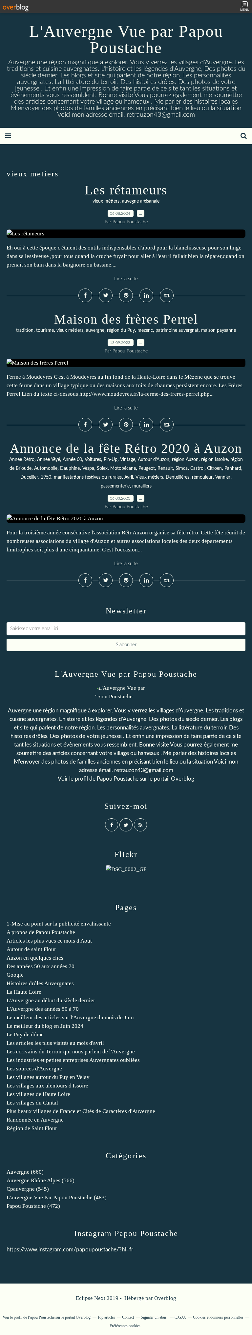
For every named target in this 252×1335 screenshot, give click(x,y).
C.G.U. (180, 1317)
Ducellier (29, 477)
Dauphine (70, 468)
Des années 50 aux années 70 (40, 966)
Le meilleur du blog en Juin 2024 (45, 1026)
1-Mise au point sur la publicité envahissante (59, 924)
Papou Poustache (117, 779)
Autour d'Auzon (153, 459)
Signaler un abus (154, 1317)
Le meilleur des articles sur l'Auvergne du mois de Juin (70, 1017)
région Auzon (185, 459)
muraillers (142, 486)
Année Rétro (21, 459)
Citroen (214, 468)
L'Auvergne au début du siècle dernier (51, 1000)
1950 (46, 477)
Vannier (222, 477)
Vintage (127, 459)
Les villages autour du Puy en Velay (48, 1077)
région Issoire (214, 459)
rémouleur (202, 477)
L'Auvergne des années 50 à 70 (43, 1009)
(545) (28, 1189)
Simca (182, 468)
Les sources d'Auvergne (34, 1069)
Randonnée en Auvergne (35, 1120)
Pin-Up (110, 459)
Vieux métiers (149, 477)
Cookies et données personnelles (218, 1317)
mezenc (145, 330)
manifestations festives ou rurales (88, 477)
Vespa (88, 468)
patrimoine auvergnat (177, 330)
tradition (24, 330)
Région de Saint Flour (32, 1128)
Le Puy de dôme (25, 1034)
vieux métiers (106, 201)
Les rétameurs (126, 190)
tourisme (45, 330)
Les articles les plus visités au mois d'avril (55, 1043)
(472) (33, 1206)
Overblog (165, 1298)
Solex (102, 468)
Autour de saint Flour (31, 949)
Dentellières (177, 477)
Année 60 (72, 459)
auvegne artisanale (140, 201)
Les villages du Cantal (32, 1103)
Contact (128, 1317)
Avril (128, 477)
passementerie (115, 486)
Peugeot (146, 468)
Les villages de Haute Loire (38, 1094)
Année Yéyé (48, 459)
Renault (165, 468)
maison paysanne (218, 330)
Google (15, 975)
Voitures (93, 459)
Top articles (106, 1317)
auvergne (95, 330)
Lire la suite (126, 278)
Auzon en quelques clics (35, 958)
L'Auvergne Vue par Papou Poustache (126, 39)
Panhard (232, 468)
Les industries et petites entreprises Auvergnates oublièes (73, 1060)
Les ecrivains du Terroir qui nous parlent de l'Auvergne (71, 1051)
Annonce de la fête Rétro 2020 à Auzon (126, 448)
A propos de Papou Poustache (41, 932)
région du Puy (121, 330)
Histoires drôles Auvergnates (40, 983)
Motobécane (123, 468)
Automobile (45, 468)
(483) (57, 1197)
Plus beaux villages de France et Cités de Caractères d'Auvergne (81, 1111)
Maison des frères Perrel (126, 319)
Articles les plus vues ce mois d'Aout (49, 941)
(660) (25, 1172)
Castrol (197, 468)
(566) (40, 1180)
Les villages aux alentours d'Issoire (47, 1086)
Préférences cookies (125, 1326)
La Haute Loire (24, 992)
